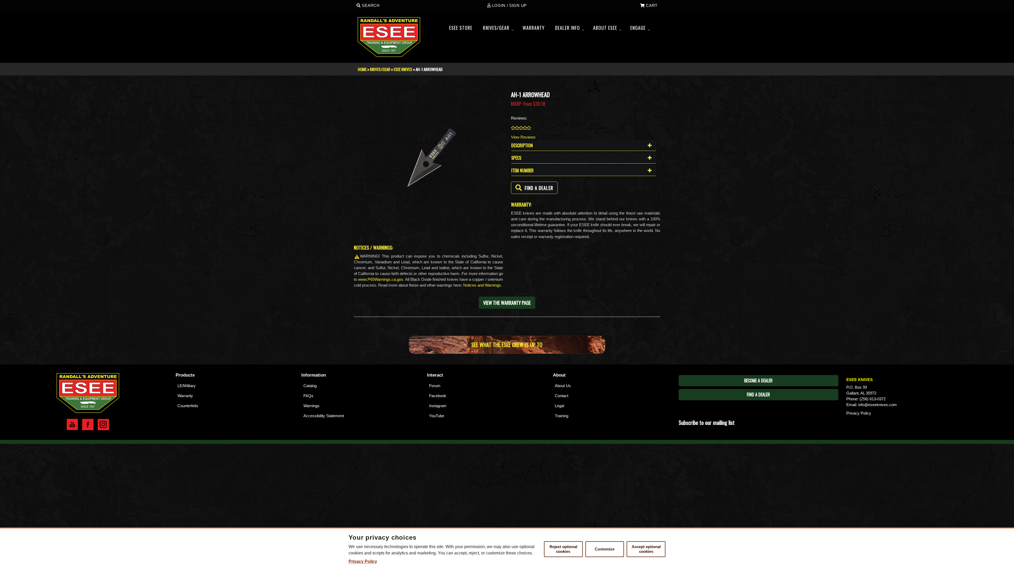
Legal (559, 405)
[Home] (391, 37)
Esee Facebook (88, 424)
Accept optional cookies (646, 549)
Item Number (522, 170)
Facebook (437, 395)
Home (362, 69)
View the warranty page (507, 302)
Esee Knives (403, 69)
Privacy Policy (858, 413)
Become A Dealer (758, 380)
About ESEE (607, 29)
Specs (516, 158)
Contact (561, 395)
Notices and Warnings (482, 285)
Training (561, 416)
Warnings (311, 405)
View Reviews (523, 137)
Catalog (310, 385)
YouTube (436, 416)
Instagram (438, 405)
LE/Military (186, 385)
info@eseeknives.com (877, 404)
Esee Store (460, 27)
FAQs (308, 395)
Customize (604, 549)
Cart (651, 5)
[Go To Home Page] (87, 392)
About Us (563, 385)
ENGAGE (640, 29)
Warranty (185, 395)
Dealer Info (569, 29)
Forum (434, 385)
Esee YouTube (72, 424)
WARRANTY (533, 27)
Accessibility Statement (323, 416)
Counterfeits (187, 405)
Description (522, 145)
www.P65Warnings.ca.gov (380, 279)
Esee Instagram (103, 424)
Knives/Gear (498, 29)
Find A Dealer (758, 394)
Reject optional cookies (563, 549)
